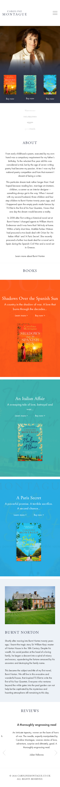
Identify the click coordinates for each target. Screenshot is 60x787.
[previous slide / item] (4, 737)
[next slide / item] (55, 737)
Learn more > (21, 315)
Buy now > (40, 315)
